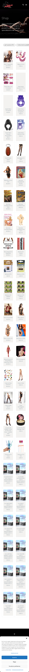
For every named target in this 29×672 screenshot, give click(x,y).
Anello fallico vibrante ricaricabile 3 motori (8, 135)
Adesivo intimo (20, 64)
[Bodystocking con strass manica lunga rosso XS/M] (8, 351)
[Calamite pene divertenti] (8, 375)
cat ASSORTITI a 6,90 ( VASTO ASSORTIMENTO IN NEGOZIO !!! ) (8, 479)
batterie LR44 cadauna (21, 295)
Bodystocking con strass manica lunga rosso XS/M (8, 361)
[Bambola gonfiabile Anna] (21, 196)
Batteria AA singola (21, 252)
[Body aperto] (21, 309)
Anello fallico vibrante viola (20, 133)
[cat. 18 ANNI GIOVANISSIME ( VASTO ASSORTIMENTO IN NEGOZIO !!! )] (21, 469)
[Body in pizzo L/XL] (8, 330)
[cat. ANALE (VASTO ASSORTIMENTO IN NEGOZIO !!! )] (21, 495)
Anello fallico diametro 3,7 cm (21, 87)
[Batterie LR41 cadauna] (8, 287)
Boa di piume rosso (8, 317)
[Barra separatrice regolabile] (8, 244)
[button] (26, 638)
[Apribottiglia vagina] (8, 150)
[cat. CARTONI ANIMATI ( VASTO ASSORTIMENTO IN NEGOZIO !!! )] (8, 546)
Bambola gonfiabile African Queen (8, 206)
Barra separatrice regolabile (8, 252)
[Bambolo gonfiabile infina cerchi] (21, 220)
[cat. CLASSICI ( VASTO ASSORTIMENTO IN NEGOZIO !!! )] (8, 571)
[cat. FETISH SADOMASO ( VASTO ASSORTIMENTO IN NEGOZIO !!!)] (21, 598)
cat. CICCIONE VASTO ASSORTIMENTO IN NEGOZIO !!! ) (21, 556)
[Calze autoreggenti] (21, 397)
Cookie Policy (8, 669)
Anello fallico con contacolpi (8, 87)
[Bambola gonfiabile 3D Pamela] (21, 172)
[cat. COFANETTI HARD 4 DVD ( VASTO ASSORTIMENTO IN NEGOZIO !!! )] (21, 571)
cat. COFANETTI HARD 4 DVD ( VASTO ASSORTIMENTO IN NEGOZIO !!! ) (21, 582)
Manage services (14, 653)
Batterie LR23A (20, 274)
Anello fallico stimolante (8, 109)
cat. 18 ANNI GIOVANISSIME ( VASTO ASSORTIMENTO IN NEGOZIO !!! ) (21, 479)
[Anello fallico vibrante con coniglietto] (21, 101)
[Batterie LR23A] (21, 266)
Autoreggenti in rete (20, 158)
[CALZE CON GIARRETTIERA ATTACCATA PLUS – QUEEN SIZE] (8, 420)
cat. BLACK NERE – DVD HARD (21, 529)
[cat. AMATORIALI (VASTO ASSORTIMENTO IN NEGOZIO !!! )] (8, 495)
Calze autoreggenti (21, 406)
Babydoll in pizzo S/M (8, 181)
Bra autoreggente (21, 359)
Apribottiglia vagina (8, 158)
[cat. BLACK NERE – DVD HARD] (21, 521)
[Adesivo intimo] (21, 56)
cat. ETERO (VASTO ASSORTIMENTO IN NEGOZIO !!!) (8, 608)
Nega (14, 662)
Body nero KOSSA (20, 338)
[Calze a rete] (21, 375)
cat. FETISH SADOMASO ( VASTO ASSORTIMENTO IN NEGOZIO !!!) (21, 608)
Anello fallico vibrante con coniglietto (21, 110)
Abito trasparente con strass (8, 65)
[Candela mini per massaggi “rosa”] (21, 420)
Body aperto (21, 317)
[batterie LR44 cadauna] (21, 287)
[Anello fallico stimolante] (8, 101)
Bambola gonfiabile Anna (20, 205)
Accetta (14, 657)
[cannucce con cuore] (8, 446)
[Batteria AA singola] (21, 244)
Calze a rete (21, 383)
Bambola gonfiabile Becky (8, 228)
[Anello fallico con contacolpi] (8, 79)
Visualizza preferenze (14, 666)
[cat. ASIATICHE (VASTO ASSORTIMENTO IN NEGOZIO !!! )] (8, 521)
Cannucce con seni (20, 455)
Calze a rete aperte (8, 406)
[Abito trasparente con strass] (8, 56)
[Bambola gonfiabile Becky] (8, 220)
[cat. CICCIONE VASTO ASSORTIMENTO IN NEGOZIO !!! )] (21, 546)
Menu (26, 5)
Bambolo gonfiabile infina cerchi (21, 229)
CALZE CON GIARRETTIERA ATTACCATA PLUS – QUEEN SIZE (8, 430)
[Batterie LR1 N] (8, 266)
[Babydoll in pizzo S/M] (8, 172)
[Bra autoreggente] (21, 351)
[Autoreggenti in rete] (21, 150)
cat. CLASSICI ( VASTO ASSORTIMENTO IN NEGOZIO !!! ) (8, 581)
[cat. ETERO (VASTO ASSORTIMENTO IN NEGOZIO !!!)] (8, 598)
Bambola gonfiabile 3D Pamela (21, 182)
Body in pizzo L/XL (8, 338)
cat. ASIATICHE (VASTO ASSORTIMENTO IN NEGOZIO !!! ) (8, 531)
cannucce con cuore (8, 455)
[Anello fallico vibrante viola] (21, 125)
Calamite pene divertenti (8, 383)
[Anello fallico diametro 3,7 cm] (21, 79)
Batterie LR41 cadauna (8, 295)
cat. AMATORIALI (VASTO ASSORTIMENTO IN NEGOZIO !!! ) (8, 506)
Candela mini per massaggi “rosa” (21, 428)
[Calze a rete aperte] (8, 397)
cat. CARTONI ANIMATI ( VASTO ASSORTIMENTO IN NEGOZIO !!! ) (8, 556)
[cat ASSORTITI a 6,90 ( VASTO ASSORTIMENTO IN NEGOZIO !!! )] (8, 469)
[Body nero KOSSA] (21, 330)
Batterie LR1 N (8, 274)
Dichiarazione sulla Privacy (17, 669)
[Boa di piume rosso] (8, 309)
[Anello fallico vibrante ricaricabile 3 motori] (8, 125)
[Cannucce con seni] (21, 446)
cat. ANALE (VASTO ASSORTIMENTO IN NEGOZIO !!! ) (21, 506)
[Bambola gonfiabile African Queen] (8, 196)
